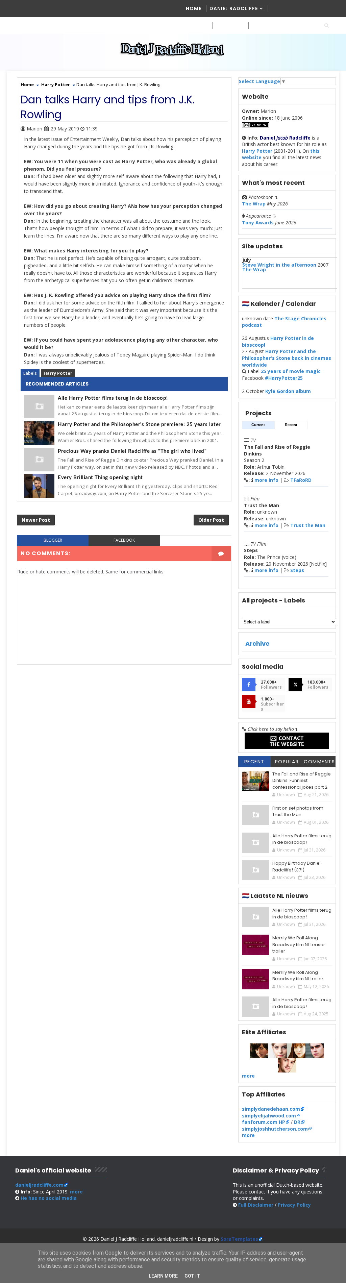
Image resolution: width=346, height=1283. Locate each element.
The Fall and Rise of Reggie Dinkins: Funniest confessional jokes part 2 (301, 780)
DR (297, 1122)
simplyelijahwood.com (269, 1115)
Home (193, 8)
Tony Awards (258, 222)
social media (49, 1198)
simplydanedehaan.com (271, 1109)
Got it (192, 1276)
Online (260, 25)
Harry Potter (58, 373)
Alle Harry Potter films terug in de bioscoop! (113, 398)
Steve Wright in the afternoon (279, 265)
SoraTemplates (239, 1239)
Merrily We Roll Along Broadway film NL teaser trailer (298, 944)
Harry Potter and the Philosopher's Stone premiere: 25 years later (139, 424)
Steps (297, 570)
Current (258, 425)
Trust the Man (307, 525)
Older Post (211, 520)
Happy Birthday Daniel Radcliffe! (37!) (296, 866)
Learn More (163, 1276)
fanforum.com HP (263, 1122)
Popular (287, 761)
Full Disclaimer (255, 1205)
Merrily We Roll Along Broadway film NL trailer (297, 975)
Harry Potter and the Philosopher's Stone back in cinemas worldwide (286, 358)
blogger (53, 540)
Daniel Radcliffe (233, 8)
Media (194, 25)
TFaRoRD (301, 480)
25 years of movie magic (291, 371)
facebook (124, 540)
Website (227, 25)
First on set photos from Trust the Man (297, 811)
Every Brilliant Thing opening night (100, 477)
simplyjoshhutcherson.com (275, 1129)
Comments (319, 761)
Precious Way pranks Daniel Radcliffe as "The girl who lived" (132, 451)
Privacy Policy (294, 1205)
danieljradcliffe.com (39, 1185)
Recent (291, 425)
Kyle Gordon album (288, 391)
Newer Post (36, 520)
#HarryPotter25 (284, 378)
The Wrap (254, 203)
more (248, 1075)
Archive (257, 643)
